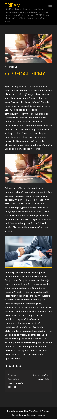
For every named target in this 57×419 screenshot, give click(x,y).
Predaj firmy (18, 280)
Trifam (12, 5)
